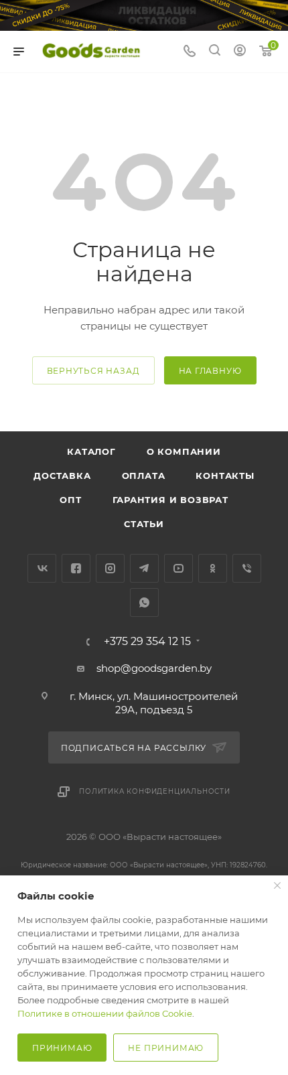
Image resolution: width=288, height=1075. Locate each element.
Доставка (61, 475)
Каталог (91, 451)
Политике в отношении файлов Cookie (104, 1013)
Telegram (144, 568)
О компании (184, 451)
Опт (70, 499)
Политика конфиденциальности (154, 791)
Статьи (144, 523)
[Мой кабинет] (240, 52)
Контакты (225, 475)
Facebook (76, 568)
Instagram (110, 568)
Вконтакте (41, 568)
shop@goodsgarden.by (154, 668)
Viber (246, 568)
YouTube (178, 568)
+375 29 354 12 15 (147, 641)
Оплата (143, 475)
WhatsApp (144, 602)
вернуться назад (93, 371)
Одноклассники (212, 568)
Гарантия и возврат (170, 499)
